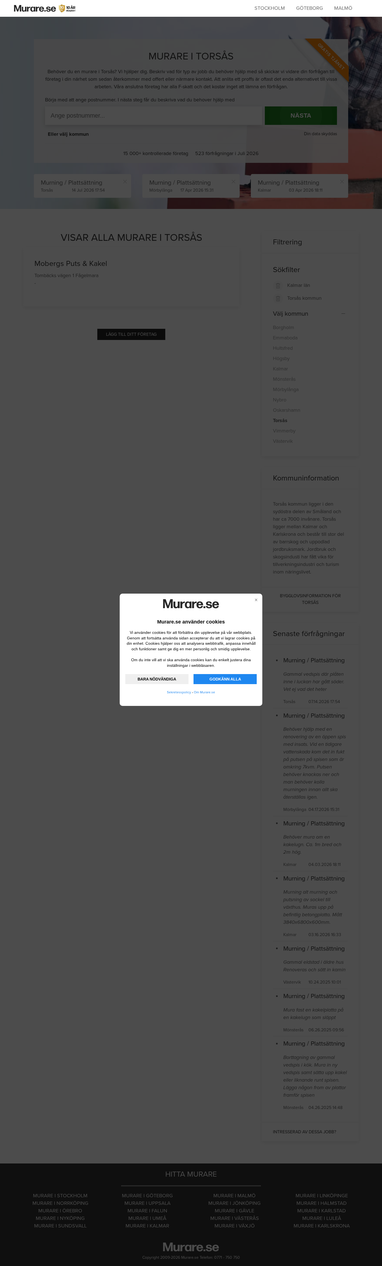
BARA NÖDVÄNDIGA (157, 679)
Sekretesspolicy (179, 692)
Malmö (343, 8)
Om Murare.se (204, 692)
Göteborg (309, 8)
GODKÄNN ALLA (225, 679)
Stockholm (269, 8)
